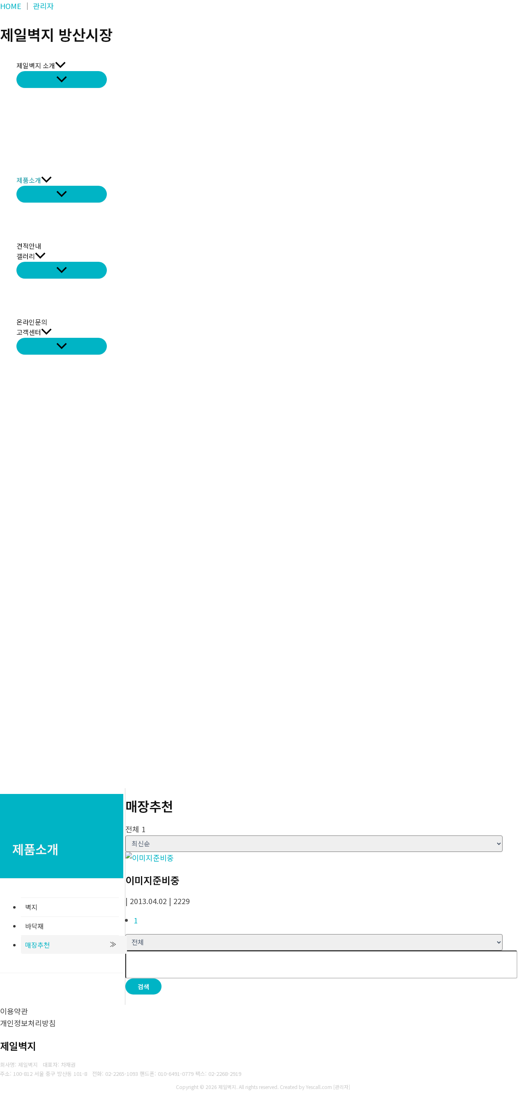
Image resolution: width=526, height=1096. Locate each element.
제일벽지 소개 (35, 65)
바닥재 (34, 926)
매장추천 (37, 945)
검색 (143, 986)
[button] (60, 65)
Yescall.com (319, 1086)
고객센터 (28, 332)
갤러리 (25, 256)
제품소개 (28, 180)
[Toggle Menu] (61, 79)
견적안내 (28, 246)
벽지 (31, 907)
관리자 (43, 5)
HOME (10, 5)
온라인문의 (31, 322)
